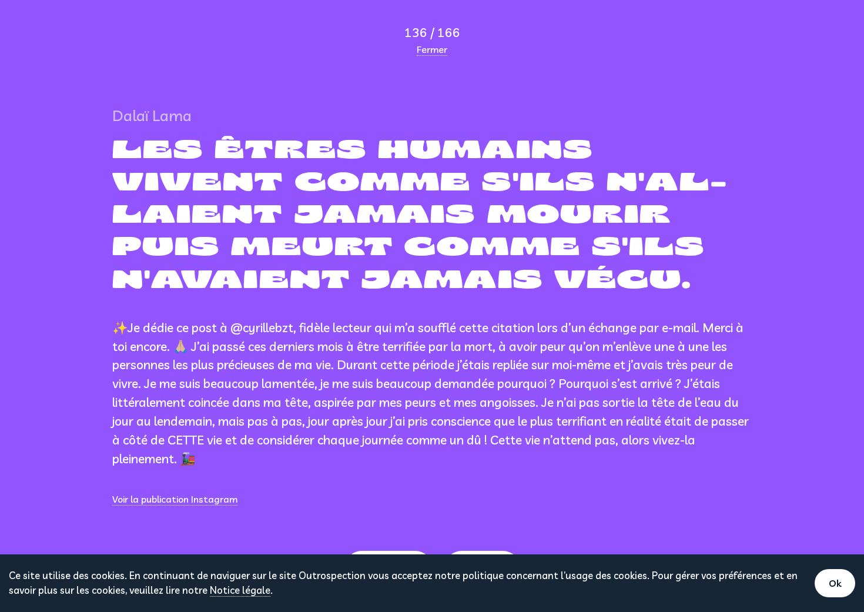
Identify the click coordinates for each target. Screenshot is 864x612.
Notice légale (240, 590)
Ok (835, 583)
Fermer (432, 49)
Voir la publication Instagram (174, 499)
